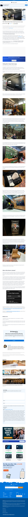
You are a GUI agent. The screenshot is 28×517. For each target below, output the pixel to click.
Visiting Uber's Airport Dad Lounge (10, 64)
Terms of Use (4, 511)
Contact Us (11, 492)
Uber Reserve (20, 36)
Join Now (14, 340)
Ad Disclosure (14, 0)
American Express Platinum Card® (17, 308)
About (3, 492)
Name (4, 400)
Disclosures (4, 508)
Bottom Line (5, 316)
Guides (10, 496)
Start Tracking (6, 470)
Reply (4, 422)
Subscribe (20, 487)
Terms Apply (2, 6)
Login (3, 495)
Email (4, 403)
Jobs (10, 495)
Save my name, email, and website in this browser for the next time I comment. (14, 405)
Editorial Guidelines (5, 512)
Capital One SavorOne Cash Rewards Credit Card (13, 311)
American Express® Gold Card (8, 308)
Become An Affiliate (5, 496)
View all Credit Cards (22, 441)
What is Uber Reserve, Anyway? (9, 270)
